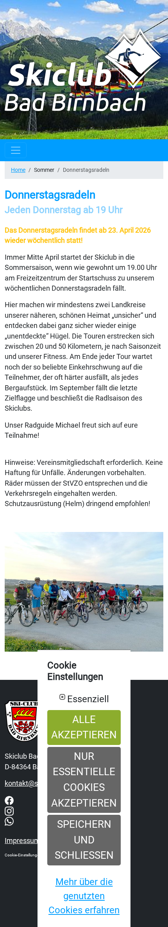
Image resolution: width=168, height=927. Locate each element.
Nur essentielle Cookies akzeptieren (84, 779)
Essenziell (88, 699)
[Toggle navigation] (16, 150)
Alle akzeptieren (84, 727)
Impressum (22, 841)
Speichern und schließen (84, 839)
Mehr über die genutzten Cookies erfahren (84, 896)
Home (18, 170)
